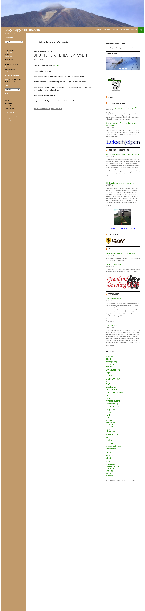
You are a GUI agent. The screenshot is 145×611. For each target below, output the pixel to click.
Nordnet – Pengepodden (119, 150)
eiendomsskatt (115, 392)
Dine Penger (113, 234)
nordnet (109, 443)
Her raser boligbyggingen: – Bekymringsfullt (121, 108)
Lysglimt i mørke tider (113, 264)
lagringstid (109, 429)
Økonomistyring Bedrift (44, 51)
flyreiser (109, 398)
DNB (108, 384)
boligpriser (110, 375)
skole (108, 461)
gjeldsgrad (109, 417)
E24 (109, 249)
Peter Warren (114, 294)
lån (107, 437)
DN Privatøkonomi (116, 103)
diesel (108, 381)
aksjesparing (111, 361)
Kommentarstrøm (10, 106)
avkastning (113, 369)
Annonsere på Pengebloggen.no (106, 30)
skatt (109, 458)
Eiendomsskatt (9, 59)
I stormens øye (111, 325)
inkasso (109, 420)
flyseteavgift (113, 400)
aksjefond (110, 356)
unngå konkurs (110, 468)
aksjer (109, 358)
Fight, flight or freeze (113, 298)
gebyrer (109, 412)
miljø (109, 440)
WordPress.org (9, 108)
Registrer (7, 98)
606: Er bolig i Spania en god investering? (120, 183)
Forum (56, 65)
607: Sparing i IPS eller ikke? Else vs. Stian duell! (122, 154)
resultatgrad (109, 455)
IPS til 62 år (8, 55)
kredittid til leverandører (113, 427)
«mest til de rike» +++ (11, 50)
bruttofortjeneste (42, 109)
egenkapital (111, 387)
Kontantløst (111, 422)
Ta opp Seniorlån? (10, 69)
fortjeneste (57, 109)
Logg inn (7, 100)
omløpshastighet (113, 446)
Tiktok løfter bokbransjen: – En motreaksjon (121, 253)
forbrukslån (112, 406)
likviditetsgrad (112, 434)
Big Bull (109, 372)
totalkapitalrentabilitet (112, 466)
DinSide (111, 97)
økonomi (109, 476)
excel (108, 395)
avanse (109, 366)
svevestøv (110, 464)
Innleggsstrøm (9, 103)
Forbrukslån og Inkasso (11, 64)
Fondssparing (112, 403)
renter (110, 452)
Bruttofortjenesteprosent (61, 55)
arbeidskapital (110, 364)
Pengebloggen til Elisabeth (22, 30)
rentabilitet (111, 448)
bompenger (113, 378)
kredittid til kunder (111, 425)
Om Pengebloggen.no (129, 30)
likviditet (111, 431)
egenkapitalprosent (111, 389)
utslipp (110, 470)
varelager (108, 473)
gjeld (108, 414)
